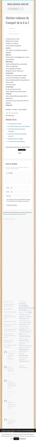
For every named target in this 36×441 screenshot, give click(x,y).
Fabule (27, 328)
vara (27, 361)
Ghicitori (10, 34)
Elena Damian (11, 28)
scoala (21, 359)
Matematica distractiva (25, 345)
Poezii (22, 349)
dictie (24, 320)
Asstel (9, 367)
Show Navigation (27, 15)
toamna (22, 361)
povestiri (21, 353)
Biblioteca (29, 310)
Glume (27, 336)
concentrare (24, 312)
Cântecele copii (24, 318)
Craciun (22, 314)
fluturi (23, 334)
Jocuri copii (26, 342)
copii (29, 312)
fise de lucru (26, 332)
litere (24, 344)
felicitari (22, 330)
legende (20, 343)
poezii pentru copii (24, 351)
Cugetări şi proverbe (25, 316)
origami (21, 347)
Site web (8, 196)
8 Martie (22, 303)
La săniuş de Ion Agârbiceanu (11, 368)
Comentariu (9, 173)
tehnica (24, 359)
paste (28, 347)
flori (20, 334)
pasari (24, 347)
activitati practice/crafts (27, 307)
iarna (26, 340)
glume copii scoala (22, 338)
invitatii (21, 342)
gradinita (21, 340)
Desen (20, 320)
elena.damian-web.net (18, 4)
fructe (26, 334)
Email (9, 192)
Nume (9, 188)
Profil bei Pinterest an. (9, 219)
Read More (22, 438)
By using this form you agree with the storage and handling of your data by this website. (18, 200)
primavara (23, 355)
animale (22, 310)
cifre (20, 312)
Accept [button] (16, 438)
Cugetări (27, 314)
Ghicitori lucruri (16, 34)
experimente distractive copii (25, 323)
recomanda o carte (23, 357)
